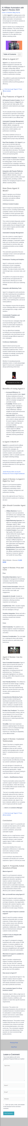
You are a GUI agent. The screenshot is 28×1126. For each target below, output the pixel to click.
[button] (1, 93)
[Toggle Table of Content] (18, 54)
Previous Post (14, 1042)
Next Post (14, 1047)
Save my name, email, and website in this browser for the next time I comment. (14, 1106)
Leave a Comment (7, 12)
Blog (14, 12)
